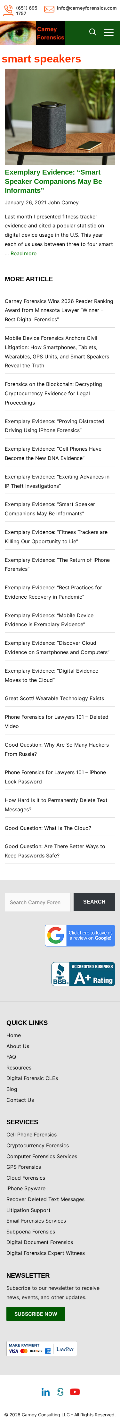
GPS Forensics (23, 1167)
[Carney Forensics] (32, 33)
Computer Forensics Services (41, 1156)
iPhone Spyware (25, 1188)
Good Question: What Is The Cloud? (48, 828)
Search (94, 902)
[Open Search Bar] (92, 33)
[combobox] (37, 902)
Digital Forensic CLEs (32, 1078)
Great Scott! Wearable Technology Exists (54, 698)
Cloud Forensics (25, 1178)
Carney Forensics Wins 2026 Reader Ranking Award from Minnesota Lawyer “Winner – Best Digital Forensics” (59, 310)
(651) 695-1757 (28, 10)
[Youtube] (75, 1392)
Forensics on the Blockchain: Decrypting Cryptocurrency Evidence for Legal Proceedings (53, 393)
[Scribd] (60, 1392)
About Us (17, 1046)
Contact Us (20, 1100)
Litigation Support (28, 1210)
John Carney (63, 202)
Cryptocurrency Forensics (37, 1145)
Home (13, 1035)
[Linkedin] (45, 1392)
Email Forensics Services (36, 1220)
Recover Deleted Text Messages (45, 1199)
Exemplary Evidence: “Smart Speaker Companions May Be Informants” (53, 181)
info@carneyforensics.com (87, 8)
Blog (11, 1089)
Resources (18, 1067)
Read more (23, 253)
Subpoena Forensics (30, 1231)
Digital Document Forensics (39, 1242)
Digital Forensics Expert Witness (45, 1253)
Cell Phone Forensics (31, 1134)
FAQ (11, 1056)
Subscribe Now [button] (35, 1314)
